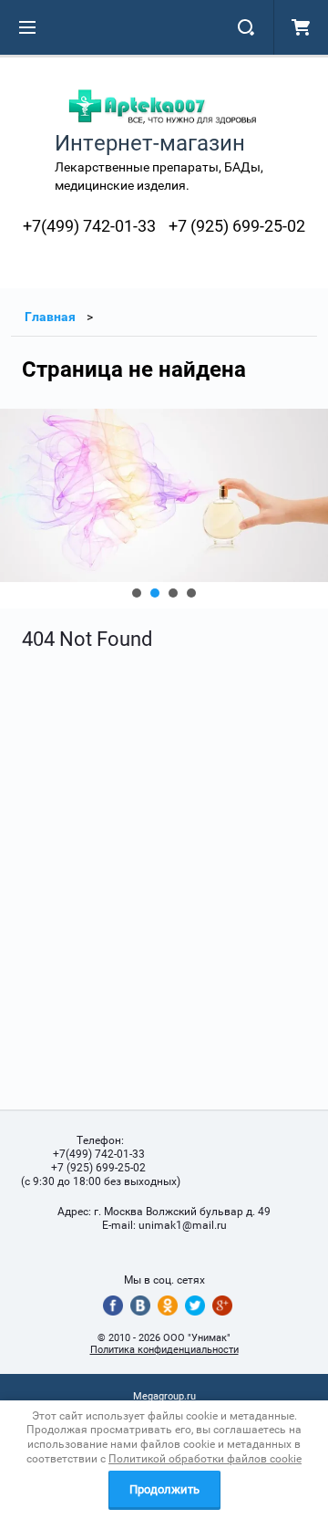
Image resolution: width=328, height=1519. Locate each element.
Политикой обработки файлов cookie (205, 1458)
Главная (50, 316)
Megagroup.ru (164, 1396)
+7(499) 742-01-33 (89, 225)
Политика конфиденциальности (164, 1350)
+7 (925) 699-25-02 (237, 225)
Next (14, 508)
